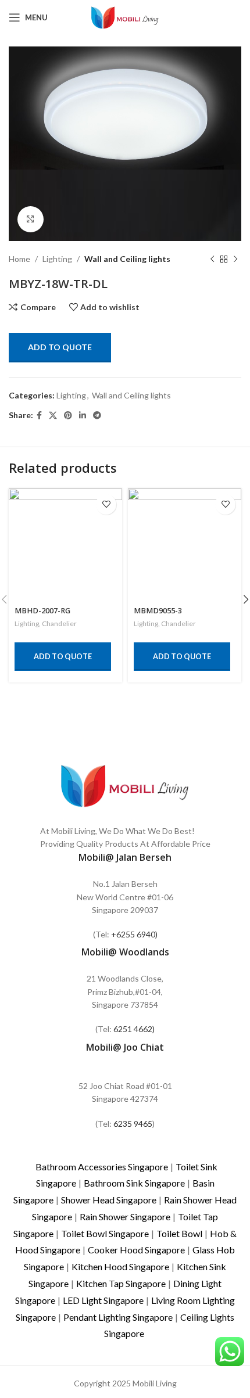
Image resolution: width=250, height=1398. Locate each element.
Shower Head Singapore (108, 1199)
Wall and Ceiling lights (127, 259)
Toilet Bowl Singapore (105, 1233)
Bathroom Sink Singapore (134, 1182)
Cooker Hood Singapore (136, 1249)
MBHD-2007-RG (42, 611)
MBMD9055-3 (158, 611)
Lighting (57, 259)
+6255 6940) (134, 934)
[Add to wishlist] (106, 504)
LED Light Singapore (103, 1300)
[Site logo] (125, 16)
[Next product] (235, 259)
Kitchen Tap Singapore (121, 1283)
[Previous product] (212, 259)
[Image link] (125, 784)
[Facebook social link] (39, 415)
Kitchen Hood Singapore (120, 1266)
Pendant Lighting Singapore (118, 1316)
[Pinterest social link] (68, 415)
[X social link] (52, 415)
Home (19, 259)
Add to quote (60, 347)
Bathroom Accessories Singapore (101, 1166)
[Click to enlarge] (30, 219)
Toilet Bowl (179, 1233)
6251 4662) (134, 1029)
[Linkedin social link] (83, 415)
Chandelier (59, 623)
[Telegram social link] (97, 415)
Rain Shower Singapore (125, 1216)
